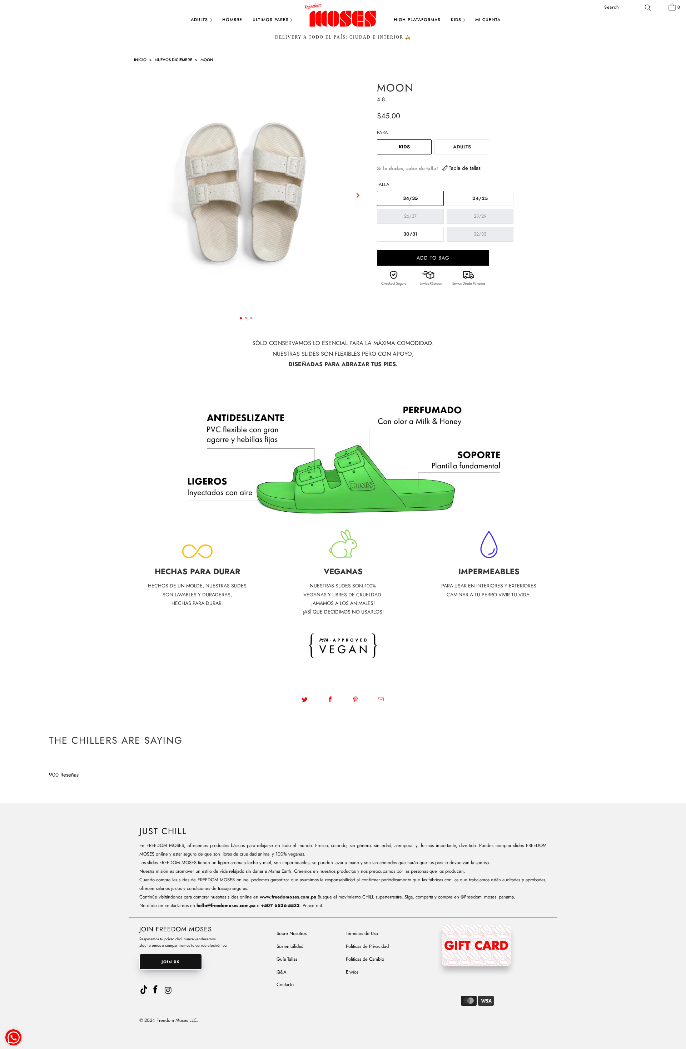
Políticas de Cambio (365, 959)
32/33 (480, 234)
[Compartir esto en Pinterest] (355, 699)
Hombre (232, 19)
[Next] (358, 195)
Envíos (352, 972)
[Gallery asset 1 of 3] (246, 195)
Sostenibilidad (290, 946)
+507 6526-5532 (280, 905)
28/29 (480, 216)
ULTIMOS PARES (271, 19)
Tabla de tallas (465, 168)
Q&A (282, 972)
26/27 (410, 216)
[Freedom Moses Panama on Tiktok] (143, 988)
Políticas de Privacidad (367, 946)
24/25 (480, 198)
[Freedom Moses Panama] (343, 20)
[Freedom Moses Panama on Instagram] (168, 990)
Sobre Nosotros (292, 933)
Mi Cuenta (488, 19)
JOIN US (170, 962)
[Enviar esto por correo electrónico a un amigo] (381, 699)
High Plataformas (417, 19)
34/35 (410, 198)
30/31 (410, 234)
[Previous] (133, 195)
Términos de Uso (362, 933)
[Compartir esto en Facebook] (330, 699)
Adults (199, 19)
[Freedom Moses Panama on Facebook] (155, 989)
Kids (456, 19)
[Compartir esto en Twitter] (305, 699)
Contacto (285, 984)
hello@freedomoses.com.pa (226, 905)
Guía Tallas (287, 959)
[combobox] (627, 7)
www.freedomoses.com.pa (288, 896)
